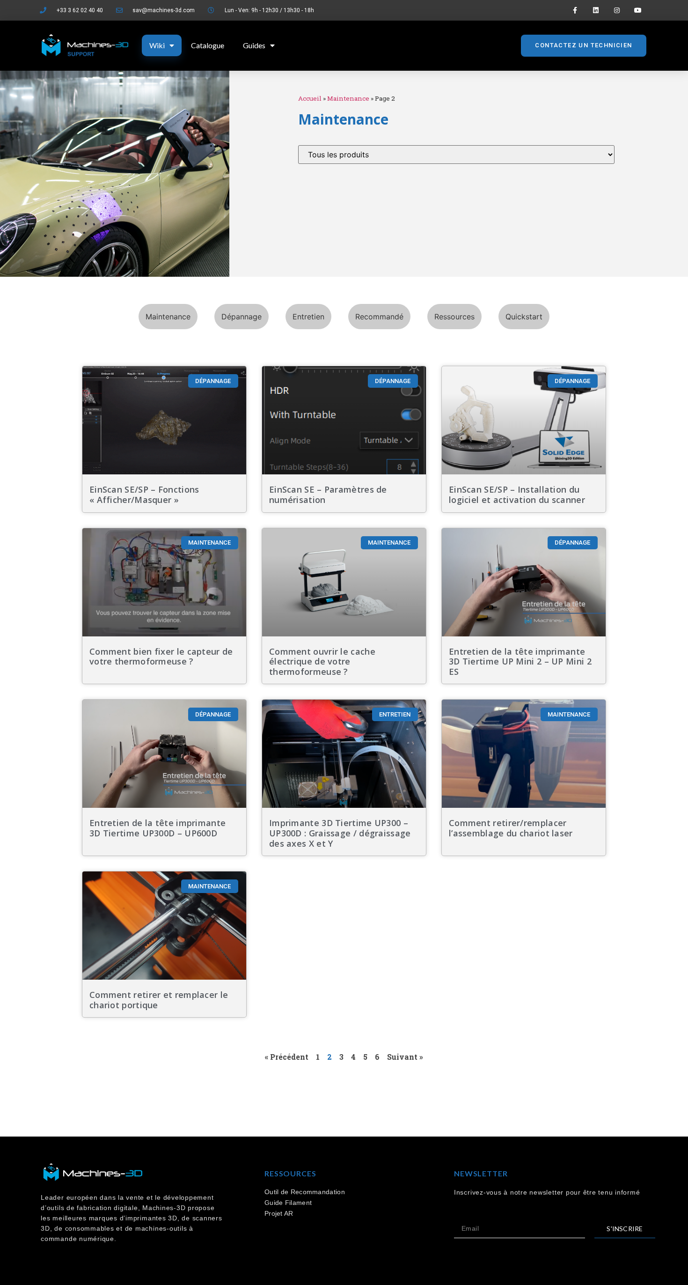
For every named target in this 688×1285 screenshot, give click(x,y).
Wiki (157, 45)
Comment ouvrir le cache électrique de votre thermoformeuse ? (322, 661)
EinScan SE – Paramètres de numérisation (328, 494)
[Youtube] (637, 10)
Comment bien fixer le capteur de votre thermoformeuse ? (161, 656)
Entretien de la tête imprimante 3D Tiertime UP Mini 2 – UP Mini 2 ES (520, 661)
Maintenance (348, 98)
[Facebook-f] (575, 10)
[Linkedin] (596, 10)
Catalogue (207, 45)
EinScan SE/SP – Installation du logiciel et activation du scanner (518, 494)
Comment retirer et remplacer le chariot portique (158, 1000)
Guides (254, 45)
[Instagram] (616, 10)
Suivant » (405, 1057)
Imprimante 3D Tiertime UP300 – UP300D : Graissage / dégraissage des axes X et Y (340, 833)
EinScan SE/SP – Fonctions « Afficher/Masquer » (144, 494)
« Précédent (286, 1057)
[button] (583, 46)
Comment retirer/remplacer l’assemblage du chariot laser (511, 828)
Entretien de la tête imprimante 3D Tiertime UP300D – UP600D (157, 828)
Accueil (310, 98)
